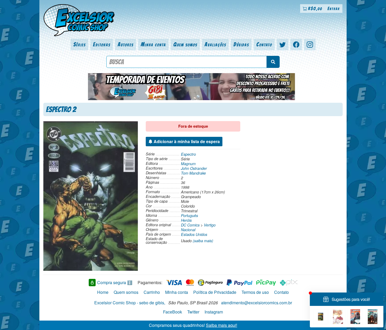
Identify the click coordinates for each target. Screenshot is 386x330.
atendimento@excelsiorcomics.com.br (256, 303)
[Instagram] (310, 44)
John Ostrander (194, 168)
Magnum (188, 163)
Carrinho (152, 292)
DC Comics (190, 225)
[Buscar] (273, 62)
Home (102, 292)
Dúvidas (241, 44)
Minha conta (153, 44)
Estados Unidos (194, 234)
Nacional (188, 229)
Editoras (101, 44)
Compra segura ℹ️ (114, 282)
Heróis (186, 220)
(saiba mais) (203, 240)
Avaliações (215, 44)
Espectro (188, 154)
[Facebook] (296, 44)
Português (189, 215)
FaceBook (172, 312)
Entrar (333, 8)
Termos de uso (255, 292)
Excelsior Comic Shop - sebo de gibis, (129, 303)
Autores (125, 44)
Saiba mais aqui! (221, 325)
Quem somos (185, 44)
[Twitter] (282, 44)
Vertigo (210, 225)
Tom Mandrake (193, 173)
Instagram (214, 312)
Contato (264, 44)
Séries (79, 44)
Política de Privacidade (214, 292)
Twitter (193, 312)
